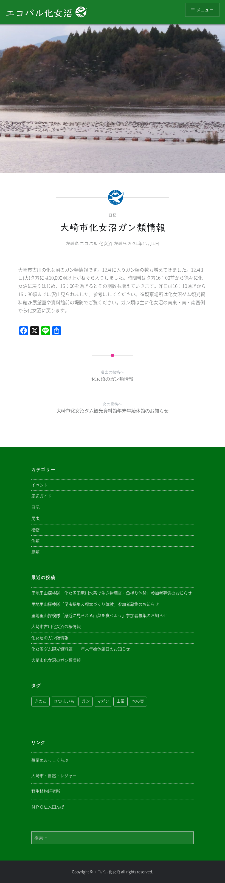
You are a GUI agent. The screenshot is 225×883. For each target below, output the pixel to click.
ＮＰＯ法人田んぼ (47, 807)
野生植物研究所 (45, 791)
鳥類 (35, 552)
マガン (103, 701)
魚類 (35, 541)
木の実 (138, 701)
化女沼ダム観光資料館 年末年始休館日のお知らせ (80, 649)
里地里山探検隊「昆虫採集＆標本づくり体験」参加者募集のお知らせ (95, 604)
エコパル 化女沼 (96, 244)
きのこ (40, 701)
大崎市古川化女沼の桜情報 (56, 626)
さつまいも (64, 701)
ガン (85, 701)
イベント (39, 485)
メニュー (204, 9)
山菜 (120, 701)
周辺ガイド (41, 496)
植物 (35, 530)
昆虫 (35, 518)
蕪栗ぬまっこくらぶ (49, 760)
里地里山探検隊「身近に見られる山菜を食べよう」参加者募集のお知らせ (99, 616)
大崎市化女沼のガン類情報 (56, 660)
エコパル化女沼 (40, 13)
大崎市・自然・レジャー (54, 776)
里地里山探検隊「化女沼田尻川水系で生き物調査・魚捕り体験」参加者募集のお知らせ (111, 593)
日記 (113, 215)
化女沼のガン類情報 (49, 638)
